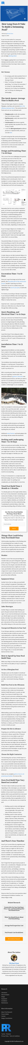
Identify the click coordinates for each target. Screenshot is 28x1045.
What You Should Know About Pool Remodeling (14, 918)
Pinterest (8, 1034)
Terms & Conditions (15, 1036)
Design (3, 996)
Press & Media (5, 1014)
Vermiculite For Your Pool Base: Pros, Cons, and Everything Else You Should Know (14, 909)
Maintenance (4, 1003)
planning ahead (12, 56)
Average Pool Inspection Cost (14, 925)
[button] (14, 528)
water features (11, 433)
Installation (4, 1001)
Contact (3, 1016)
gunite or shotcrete (18, 376)
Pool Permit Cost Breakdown (14, 932)
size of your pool (15, 287)
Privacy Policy (5, 1036)
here (11, 132)
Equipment (4, 999)
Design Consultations (6, 1018)
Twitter (3, 1034)
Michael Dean (10, 33)
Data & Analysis (5, 994)
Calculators (4, 992)
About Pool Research (6, 1012)
